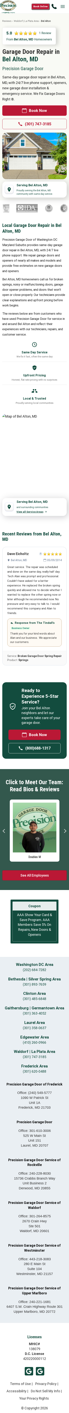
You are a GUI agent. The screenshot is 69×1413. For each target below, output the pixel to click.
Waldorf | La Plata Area (26, 21)
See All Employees (34, 875)
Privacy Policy (46, 1384)
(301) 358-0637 (34, 1028)
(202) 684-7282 (34, 970)
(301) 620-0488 (34, 1071)
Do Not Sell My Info (45, 1391)
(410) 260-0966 (34, 1042)
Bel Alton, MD (19, 560)
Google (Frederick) (40, 1371)
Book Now (38, 110)
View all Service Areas (29, 511)
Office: (34, 1093)
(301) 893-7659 (34, 984)
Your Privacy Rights (34, 1398)
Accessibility (16, 1391)
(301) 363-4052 (34, 1013)
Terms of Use (20, 1384)
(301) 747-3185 (38, 124)
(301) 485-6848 (34, 999)
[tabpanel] (34, 830)
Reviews (7, 21)
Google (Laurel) (29, 1371)
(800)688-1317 (38, 748)
